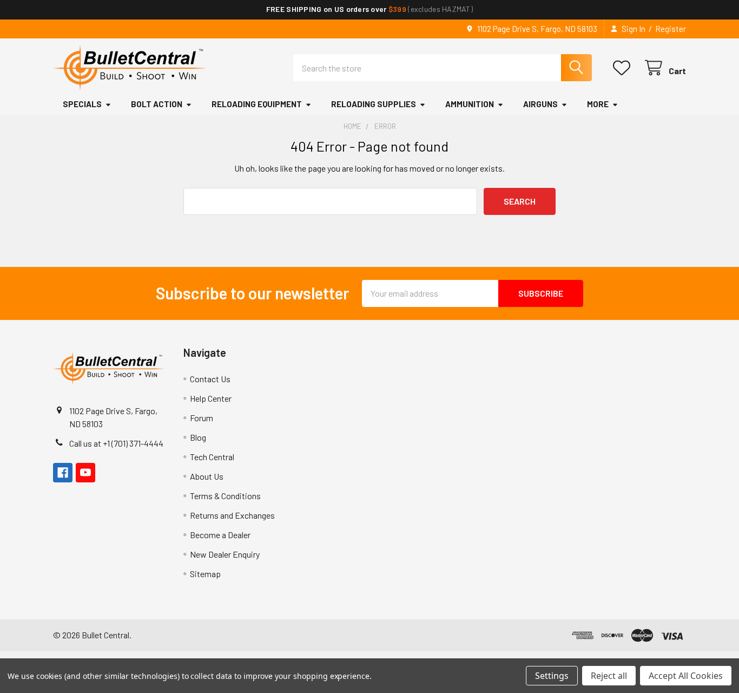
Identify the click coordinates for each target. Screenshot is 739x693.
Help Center (211, 398)
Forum (201, 418)
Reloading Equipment (257, 104)
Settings (552, 676)
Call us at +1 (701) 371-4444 (116, 443)
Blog (198, 437)
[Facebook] (62, 472)
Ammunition (469, 104)
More (598, 104)
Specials (82, 104)
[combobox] (442, 67)
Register (670, 29)
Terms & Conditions (225, 496)
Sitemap (205, 573)
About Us (206, 476)
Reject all (609, 676)
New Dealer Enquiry (225, 554)
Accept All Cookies (686, 676)
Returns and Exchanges (232, 515)
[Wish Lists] (624, 68)
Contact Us (210, 379)
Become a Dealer (220, 534)
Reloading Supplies (373, 104)
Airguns (540, 104)
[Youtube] (85, 472)
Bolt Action (156, 104)
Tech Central (212, 457)
